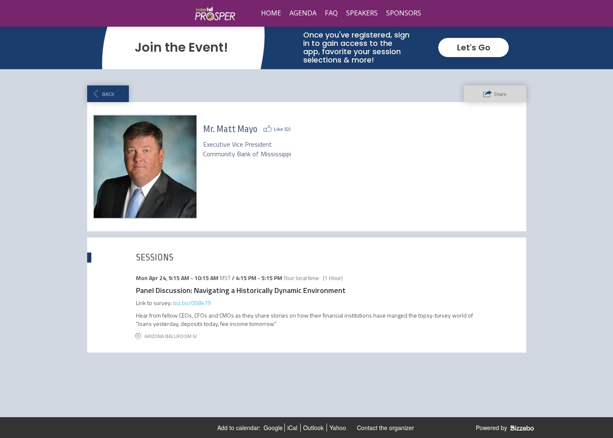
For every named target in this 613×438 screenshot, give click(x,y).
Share (500, 94)
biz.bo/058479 (192, 302)
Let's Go (473, 47)
